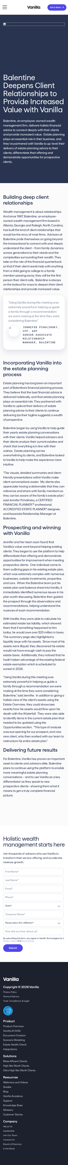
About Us (7, 1126)
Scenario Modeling (14, 1040)
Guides (7, 1087)
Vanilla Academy (13, 1096)
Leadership (8, 1131)
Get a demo (55, 7)
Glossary (8, 1110)
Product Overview (13, 1026)
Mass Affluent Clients (15, 1061)
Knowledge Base (13, 1105)
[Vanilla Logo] (34, 7)
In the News (9, 1148)
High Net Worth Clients (16, 1065)
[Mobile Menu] (5, 7)
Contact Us (9, 1139)
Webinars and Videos (15, 1082)
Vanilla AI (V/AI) (12, 1030)
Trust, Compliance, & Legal (16, 1001)
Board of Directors (12, 1144)
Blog (5, 1091)
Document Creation (14, 1035)
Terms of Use (28, 941)
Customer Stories (13, 1114)
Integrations (10, 1049)
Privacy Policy (10, 941)
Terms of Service (11, 996)
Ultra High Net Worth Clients (19, 1070)
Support (7, 1100)
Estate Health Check (14, 1044)
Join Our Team (10, 1135)
